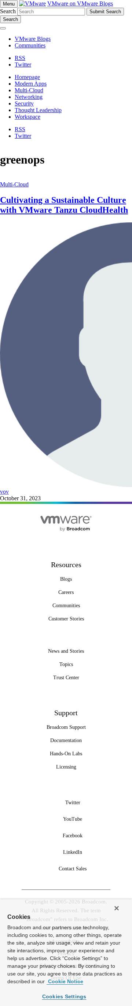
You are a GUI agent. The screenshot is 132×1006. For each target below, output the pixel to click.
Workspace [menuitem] (27, 117)
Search (8, 11)
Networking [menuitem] (29, 97)
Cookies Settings (64, 996)
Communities (30, 45)
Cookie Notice (65, 981)
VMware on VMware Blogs (80, 3)
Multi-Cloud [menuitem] (29, 90)
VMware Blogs (33, 39)
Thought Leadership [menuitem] (38, 110)
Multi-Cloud (14, 184)
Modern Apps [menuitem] (31, 83)
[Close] (116, 908)
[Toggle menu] (3, 28)
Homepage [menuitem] (27, 77)
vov (4, 491)
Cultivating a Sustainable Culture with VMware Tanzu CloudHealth (64, 205)
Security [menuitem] (24, 103)
